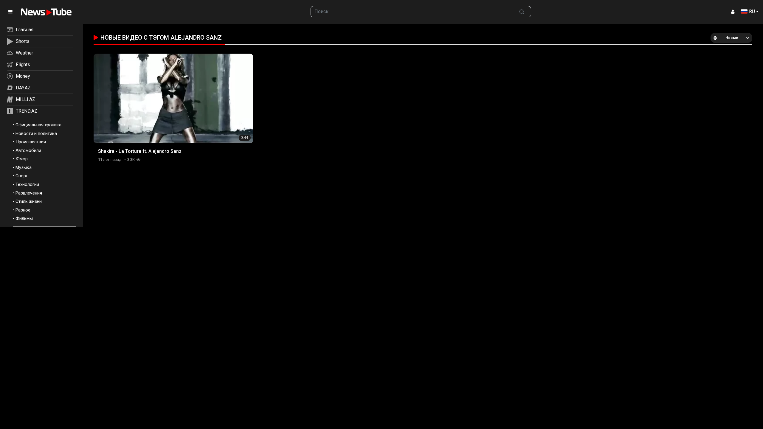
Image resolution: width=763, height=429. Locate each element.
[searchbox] (412, 11)
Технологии (27, 184)
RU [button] (752, 11)
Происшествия (30, 141)
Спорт (21, 175)
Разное (22, 210)
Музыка (23, 167)
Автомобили (28, 150)
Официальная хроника (38, 125)
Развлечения (28, 193)
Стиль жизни (28, 201)
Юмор (21, 158)
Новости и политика (36, 133)
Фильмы (24, 218)
